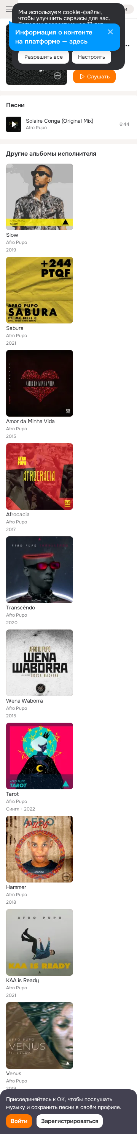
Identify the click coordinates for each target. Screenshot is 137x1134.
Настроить (91, 56)
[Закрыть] (110, 32)
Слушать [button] (98, 76)
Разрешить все (43, 56)
